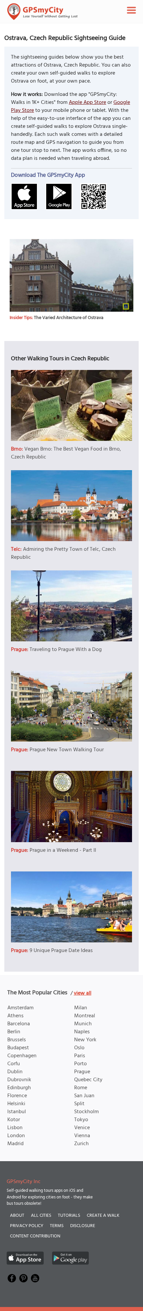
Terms (57, 1226)
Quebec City (88, 1080)
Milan (80, 1008)
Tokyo (81, 1120)
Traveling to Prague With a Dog (66, 649)
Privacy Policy (26, 1226)
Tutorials (69, 1215)
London (16, 1136)
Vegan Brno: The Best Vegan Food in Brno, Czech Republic (66, 453)
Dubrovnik (19, 1080)
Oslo (79, 1048)
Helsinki (16, 1104)
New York (85, 1040)
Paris (79, 1056)
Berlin (13, 1032)
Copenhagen (22, 1056)
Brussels (16, 1040)
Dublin (15, 1072)
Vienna (82, 1136)
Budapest (18, 1048)
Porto (80, 1064)
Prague (82, 1072)
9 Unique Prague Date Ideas (61, 950)
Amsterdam (20, 1008)
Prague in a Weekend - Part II (63, 850)
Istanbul (16, 1112)
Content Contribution (35, 1236)
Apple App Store (87, 102)
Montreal (84, 1016)
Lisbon (15, 1128)
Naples (82, 1032)
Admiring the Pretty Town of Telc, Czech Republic (63, 553)
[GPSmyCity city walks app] (42, 11)
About (17, 1215)
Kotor (13, 1120)
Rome (80, 1088)
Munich (83, 1024)
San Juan (84, 1096)
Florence (17, 1096)
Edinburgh (19, 1088)
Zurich (81, 1144)
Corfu (13, 1064)
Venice (82, 1128)
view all (82, 993)
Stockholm (86, 1112)
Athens (15, 1016)
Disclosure (82, 1226)
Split (79, 1104)
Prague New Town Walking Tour (67, 750)
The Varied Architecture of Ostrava (68, 318)
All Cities (41, 1215)
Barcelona (18, 1024)
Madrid (15, 1144)
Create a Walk (103, 1215)
